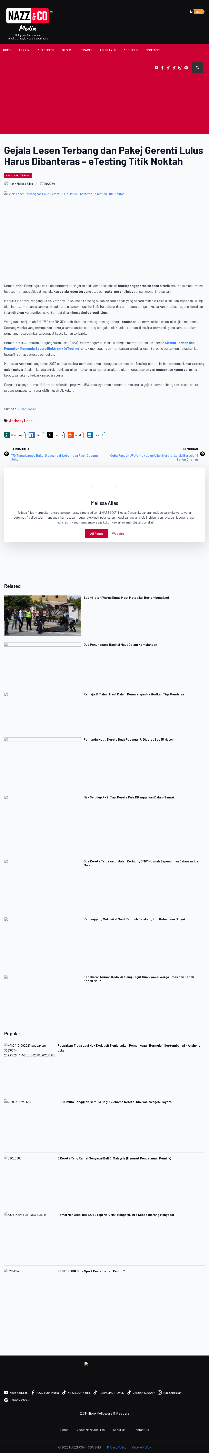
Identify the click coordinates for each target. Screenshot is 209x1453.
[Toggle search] (197, 67)
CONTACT (153, 50)
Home (64, 1430)
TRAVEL (87, 50)
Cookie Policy (141, 1447)
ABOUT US (130, 50)
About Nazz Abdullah (91, 1430)
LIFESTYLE (108, 50)
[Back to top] (199, 1443)
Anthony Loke (21, 420)
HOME (7, 50)
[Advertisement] (104, 103)
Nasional (12, 175)
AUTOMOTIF (46, 50)
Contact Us (141, 1430)
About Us (119, 1430)
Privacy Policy (116, 1447)
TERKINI (24, 50)
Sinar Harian (27, 409)
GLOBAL (67, 50)
